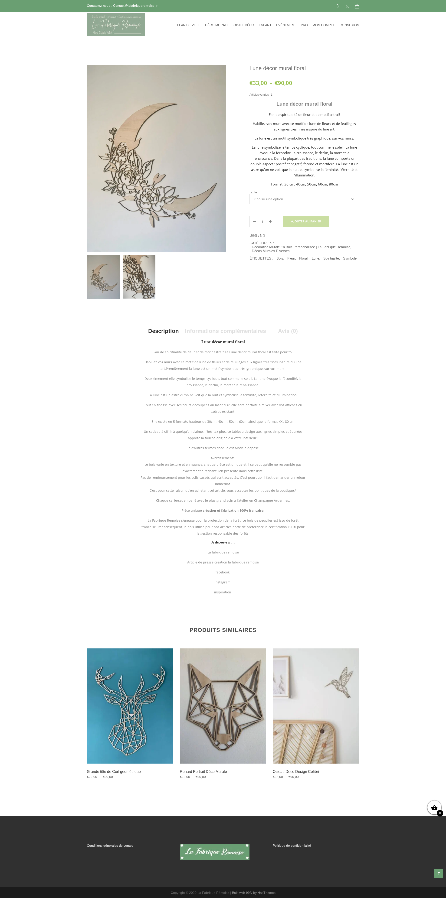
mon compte (323, 25)
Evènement (286, 25)
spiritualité (331, 258)
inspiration (223, 592)
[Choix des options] (124, 717)
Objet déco (243, 25)
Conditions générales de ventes (110, 845)
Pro (304, 25)
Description (163, 331)
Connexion (349, 25)
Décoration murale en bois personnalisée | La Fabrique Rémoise (301, 247)
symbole (350, 258)
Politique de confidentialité (292, 845)
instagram (223, 582)
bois (279, 258)
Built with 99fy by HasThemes (253, 893)
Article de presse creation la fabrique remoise (223, 562)
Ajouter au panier (306, 221)
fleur (291, 258)
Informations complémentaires (225, 331)
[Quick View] (135, 718)
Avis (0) (288, 331)
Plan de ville (188, 25)
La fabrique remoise (223, 552)
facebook (223, 572)
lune (315, 258)
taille (253, 192)
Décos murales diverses (271, 251)
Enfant (265, 25)
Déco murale (217, 25)
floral (303, 258)
